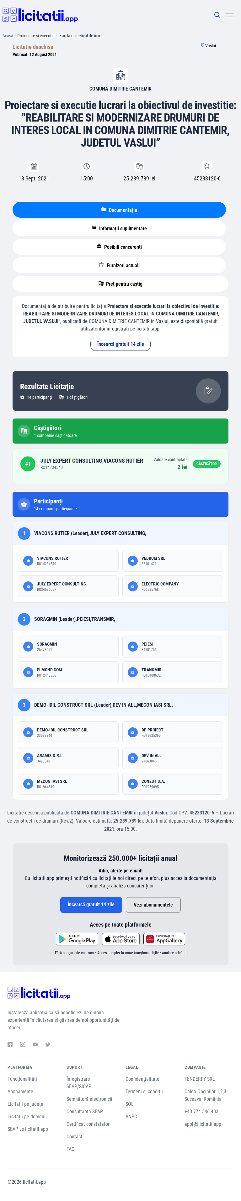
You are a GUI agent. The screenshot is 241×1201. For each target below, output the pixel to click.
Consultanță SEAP (85, 1112)
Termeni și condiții (144, 1091)
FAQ (71, 1149)
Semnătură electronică (89, 1099)
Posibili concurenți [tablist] (122, 247)
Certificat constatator (88, 1124)
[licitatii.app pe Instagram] (22, 1045)
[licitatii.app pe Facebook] (10, 1045)
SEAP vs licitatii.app (28, 1129)
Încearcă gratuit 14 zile (120, 344)
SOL (130, 1104)
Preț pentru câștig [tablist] (123, 284)
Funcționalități (22, 1079)
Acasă (8, 35)
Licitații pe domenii (27, 1117)
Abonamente (20, 1091)
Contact (74, 1137)
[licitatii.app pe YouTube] (35, 1045)
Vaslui (210, 45)
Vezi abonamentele (153, 905)
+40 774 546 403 (201, 1112)
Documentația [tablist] (122, 210)
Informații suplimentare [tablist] (122, 228)
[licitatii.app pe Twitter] (47, 1045)
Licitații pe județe (25, 1104)
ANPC (131, 1117)
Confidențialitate (142, 1079)
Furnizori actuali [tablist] (122, 265)
